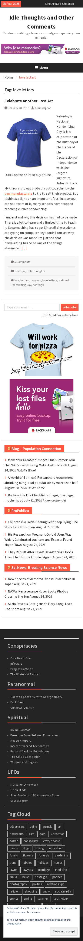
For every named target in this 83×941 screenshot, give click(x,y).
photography (18, 884)
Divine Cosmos (20, 730)
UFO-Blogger (19, 801)
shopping (31, 891)
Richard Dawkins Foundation (29, 751)
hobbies (27, 863)
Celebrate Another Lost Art (28, 100)
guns (13, 863)
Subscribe (70, 307)
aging (33, 826)
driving (39, 848)
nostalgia (38, 285)
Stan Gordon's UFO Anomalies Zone (34, 795)
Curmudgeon (43, 108)
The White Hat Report (25, 674)
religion (15, 891)
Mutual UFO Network (24, 784)
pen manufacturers (18, 193)
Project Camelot (21, 669)
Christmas (57, 834)
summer (42, 898)
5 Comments (22, 262)
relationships (55, 884)
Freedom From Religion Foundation (34, 735)
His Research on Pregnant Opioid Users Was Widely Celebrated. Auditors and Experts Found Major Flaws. (38, 539)
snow (46, 891)
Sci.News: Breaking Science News (39, 567)
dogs (26, 848)
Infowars (16, 663)
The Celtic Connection (25, 757)
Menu (43, 67)
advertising (17, 826)
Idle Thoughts (36, 271)
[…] (24, 248)
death (14, 848)
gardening (61, 855)
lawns (13, 870)
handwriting (21, 280)
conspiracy (31, 841)
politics (37, 884)
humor (58, 863)
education (56, 848)
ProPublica (20, 510)
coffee (14, 841)
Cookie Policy (14, 923)
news (26, 877)
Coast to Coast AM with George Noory (36, 697)
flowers (28, 855)
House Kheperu (20, 740)
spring (28, 898)
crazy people (51, 841)
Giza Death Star (21, 658)
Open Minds (18, 790)
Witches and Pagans (24, 762)
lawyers (36, 280)
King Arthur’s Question (59, 4)
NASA (13, 877)
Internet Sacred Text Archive (30, 746)
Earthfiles (17, 702)
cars (31, 834)
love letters (49, 280)
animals (47, 826)
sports (14, 898)
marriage (44, 870)
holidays (43, 863)
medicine (61, 870)
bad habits (17, 834)
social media (63, 891)
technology (61, 898)
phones (57, 877)
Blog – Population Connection (36, 448)
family (14, 855)
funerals (44, 855)
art (60, 826)
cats (43, 834)
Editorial (20, 271)
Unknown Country (22, 707)
